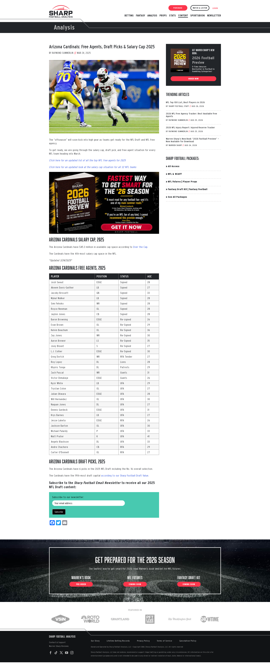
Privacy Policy (143, 641)
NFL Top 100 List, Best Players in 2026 (185, 102)
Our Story (95, 641)
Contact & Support (57, 642)
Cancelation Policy (187, 641)
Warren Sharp (175, 145)
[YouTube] (66, 652)
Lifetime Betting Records (118, 641)
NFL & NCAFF (175, 174)
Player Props (190, 181)
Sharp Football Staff (179, 106)
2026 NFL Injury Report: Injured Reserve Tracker (190, 127)
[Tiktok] (56, 652)
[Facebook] (50, 652)
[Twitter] (61, 652)
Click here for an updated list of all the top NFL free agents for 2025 (87, 160)
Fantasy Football (198, 189)
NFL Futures (174, 181)
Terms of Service (164, 641)
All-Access (173, 166)
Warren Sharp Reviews (59, 646)
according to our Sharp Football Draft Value (124, 475)
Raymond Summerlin (62, 52)
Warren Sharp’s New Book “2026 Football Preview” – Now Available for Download (192, 140)
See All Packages (177, 196)
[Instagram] (72, 652)
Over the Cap (140, 246)
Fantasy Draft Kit (177, 189)
